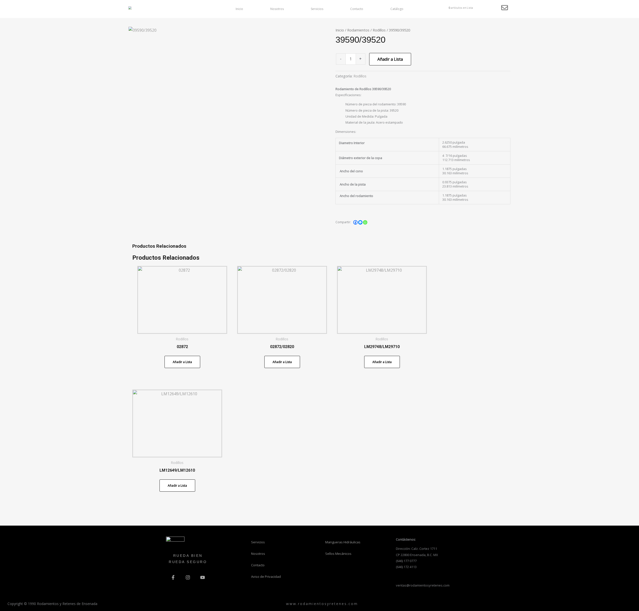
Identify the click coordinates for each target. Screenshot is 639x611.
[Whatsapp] (365, 222)
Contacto (356, 9)
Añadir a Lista (390, 59)
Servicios (317, 9)
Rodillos (379, 29)
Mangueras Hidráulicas (342, 542)
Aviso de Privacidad (266, 576)
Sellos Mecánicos (338, 553)
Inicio (239, 9)
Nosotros (277, 9)
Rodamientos (358, 29)
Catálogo (396, 9)
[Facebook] (355, 222)
